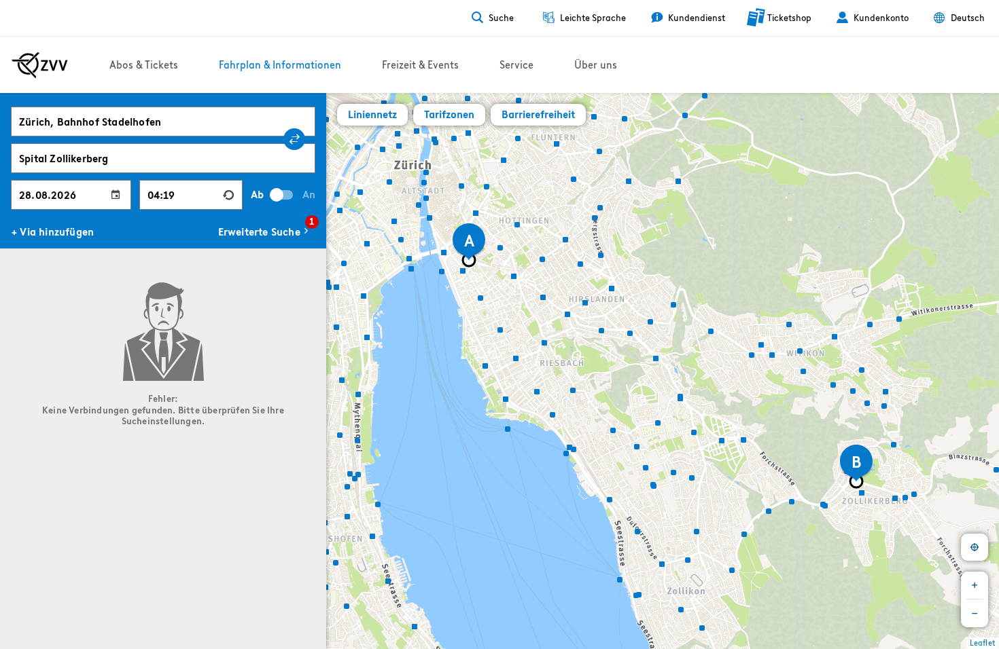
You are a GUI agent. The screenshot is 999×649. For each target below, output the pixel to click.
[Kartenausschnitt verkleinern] (974, 613)
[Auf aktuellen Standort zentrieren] (974, 547)
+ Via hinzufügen (53, 231)
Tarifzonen (449, 114)
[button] (338, 192)
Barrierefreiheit (538, 114)
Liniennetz (372, 114)
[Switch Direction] (294, 139)
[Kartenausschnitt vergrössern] (974, 585)
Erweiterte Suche (265, 230)
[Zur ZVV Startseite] (40, 65)
